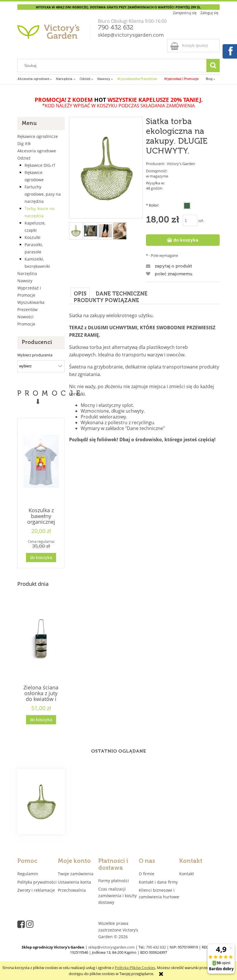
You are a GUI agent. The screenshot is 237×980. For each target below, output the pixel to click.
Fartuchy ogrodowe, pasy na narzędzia (43, 194)
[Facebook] (229, 50)
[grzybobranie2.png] (90, 230)
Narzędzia (27, 273)
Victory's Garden (181, 163)
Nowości (25, 316)
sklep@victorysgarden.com (131, 35)
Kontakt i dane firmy (158, 882)
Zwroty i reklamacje (36, 890)
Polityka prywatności (37, 882)
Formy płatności (113, 880)
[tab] (80, 292)
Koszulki (32, 237)
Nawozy (24, 280)
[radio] (187, 205)
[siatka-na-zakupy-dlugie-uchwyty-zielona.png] (75, 230)
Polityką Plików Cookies (135, 967)
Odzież (24, 158)
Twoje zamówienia (75, 873)
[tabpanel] (144, 396)
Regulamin (27, 873)
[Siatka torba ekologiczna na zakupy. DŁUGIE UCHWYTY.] (41, 802)
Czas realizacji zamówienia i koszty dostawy (117, 895)
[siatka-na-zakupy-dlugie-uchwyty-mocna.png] (105, 230)
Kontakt (186, 873)
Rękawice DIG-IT (40, 165)
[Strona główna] (54, 34)
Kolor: (152, 205)
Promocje (26, 324)
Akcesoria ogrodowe (36, 151)
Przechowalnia (72, 890)
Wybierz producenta (34, 355)
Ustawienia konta (74, 882)
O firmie (146, 873)
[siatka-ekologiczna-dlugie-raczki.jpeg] (119, 230)
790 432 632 (116, 28)
